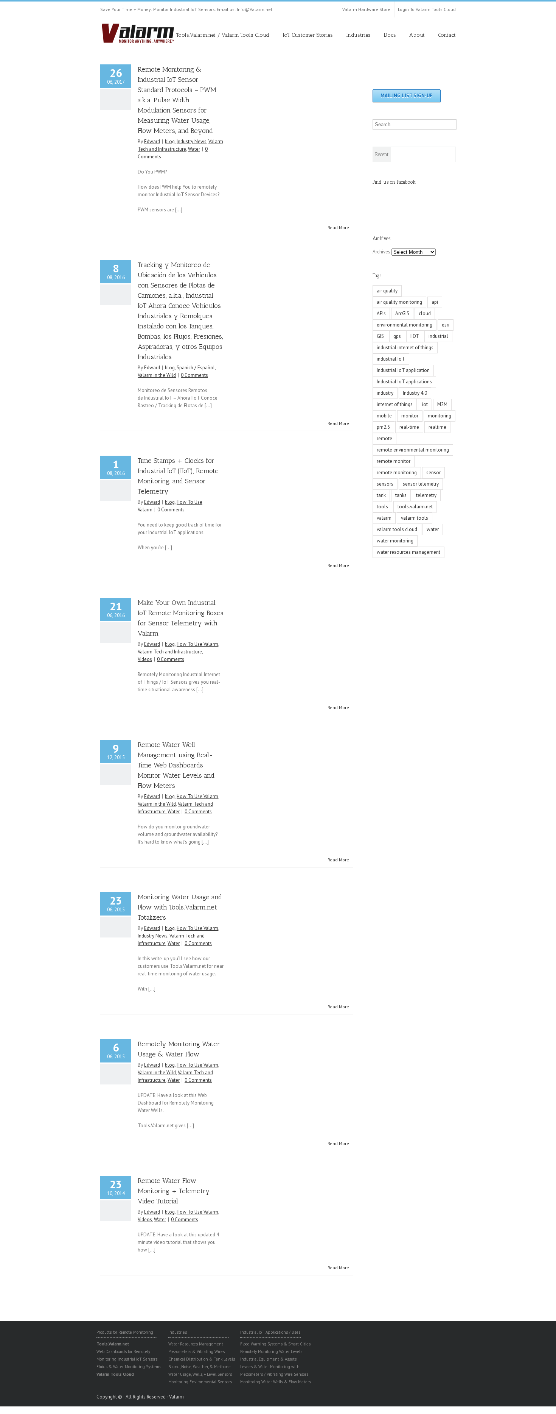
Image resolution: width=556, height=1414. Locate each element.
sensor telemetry (421, 484)
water (433, 529)
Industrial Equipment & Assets (268, 1359)
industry (385, 393)
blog (170, 141)
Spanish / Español (196, 367)
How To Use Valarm (197, 644)
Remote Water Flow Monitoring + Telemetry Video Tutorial (174, 1191)
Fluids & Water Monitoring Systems (128, 1366)
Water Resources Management (195, 1344)
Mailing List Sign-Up (407, 95)
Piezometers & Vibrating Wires (196, 1351)
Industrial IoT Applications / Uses (270, 1332)
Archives (381, 251)
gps (397, 336)
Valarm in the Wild (157, 375)
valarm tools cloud (397, 529)
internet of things (395, 404)
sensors (385, 484)
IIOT (414, 336)
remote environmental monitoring (413, 450)
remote (384, 438)
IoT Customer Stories (308, 35)
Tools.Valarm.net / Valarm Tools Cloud (222, 35)
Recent (381, 154)
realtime (437, 427)
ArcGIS (402, 313)
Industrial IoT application (403, 370)
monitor (409, 415)
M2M (442, 404)
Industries (358, 35)
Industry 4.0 (415, 393)
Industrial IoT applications (404, 381)
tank (381, 495)
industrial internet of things (405, 347)
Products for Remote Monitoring (124, 1332)
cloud (425, 313)
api (435, 302)
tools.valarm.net (415, 506)
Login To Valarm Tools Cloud (427, 9)
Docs (390, 35)
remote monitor (393, 461)
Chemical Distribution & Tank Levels (201, 1359)
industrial (438, 336)
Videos (145, 659)
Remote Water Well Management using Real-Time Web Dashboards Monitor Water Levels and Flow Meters (176, 765)
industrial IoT (391, 359)
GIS (380, 336)
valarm (384, 518)
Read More (338, 227)
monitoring (439, 415)
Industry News (192, 141)
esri (445, 325)
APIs (381, 313)
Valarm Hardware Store (366, 9)
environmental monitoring (404, 325)
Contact (447, 35)
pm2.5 (383, 427)
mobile (384, 415)
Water (194, 149)
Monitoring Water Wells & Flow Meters (275, 1381)
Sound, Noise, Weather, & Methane (199, 1366)
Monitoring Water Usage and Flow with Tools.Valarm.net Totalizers (180, 907)
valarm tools (414, 518)
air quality (387, 290)
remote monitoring (397, 472)
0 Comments (194, 375)
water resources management (408, 552)
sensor (433, 472)
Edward (152, 141)
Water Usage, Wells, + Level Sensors (200, 1374)
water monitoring (395, 540)
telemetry (426, 495)
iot (425, 404)
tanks (401, 495)
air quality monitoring (399, 302)
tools (382, 506)
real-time (409, 427)
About (417, 35)
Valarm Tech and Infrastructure (170, 651)
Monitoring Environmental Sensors (200, 1381)
